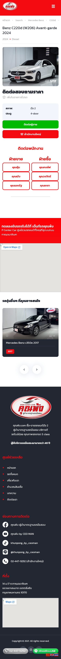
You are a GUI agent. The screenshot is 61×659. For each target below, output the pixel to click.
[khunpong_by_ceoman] (5, 543)
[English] (52, 654)
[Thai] (56, 654)
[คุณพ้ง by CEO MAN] (5, 534)
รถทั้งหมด (12, 474)
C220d (52, 20)
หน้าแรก (6, 20)
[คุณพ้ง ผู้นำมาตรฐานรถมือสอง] (5, 525)
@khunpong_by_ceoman (25, 552)
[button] (53, 6)
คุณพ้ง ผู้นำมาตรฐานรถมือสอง (28, 525)
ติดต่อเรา (12, 499)
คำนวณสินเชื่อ (14, 487)
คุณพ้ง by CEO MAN (22, 534)
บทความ (11, 493)
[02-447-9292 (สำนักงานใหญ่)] (5, 561)
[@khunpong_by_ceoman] (5, 552)
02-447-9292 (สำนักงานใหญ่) (27, 561)
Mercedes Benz (36, 20)
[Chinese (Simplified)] (48, 654)
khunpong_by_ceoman (24, 543)
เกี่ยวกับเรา (13, 480)
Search (19, 20)
